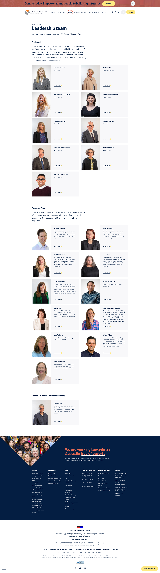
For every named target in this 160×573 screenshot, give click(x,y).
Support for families (37, 473)
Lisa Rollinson (58, 335)
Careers (67, 478)
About (67, 470)
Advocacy (67, 506)
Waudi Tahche (108, 335)
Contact (117, 470)
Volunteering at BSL (53, 483)
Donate (130, 12)
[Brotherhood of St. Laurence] (36, 12)
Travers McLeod (59, 228)
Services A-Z (35, 512)
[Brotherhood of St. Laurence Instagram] (115, 12)
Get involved (52, 470)
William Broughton (109, 281)
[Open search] (123, 12)
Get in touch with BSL (121, 473)
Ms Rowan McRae (108, 148)
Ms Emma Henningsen (110, 94)
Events (100, 476)
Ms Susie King (107, 68)
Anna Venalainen (59, 362)
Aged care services (37, 492)
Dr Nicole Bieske (59, 281)
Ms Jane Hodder (59, 68)
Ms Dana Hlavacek (60, 121)
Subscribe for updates (104, 490)
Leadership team (69, 476)
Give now (108, 3)
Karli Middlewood (59, 255)
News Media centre (103, 473)
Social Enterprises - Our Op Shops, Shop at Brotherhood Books (38, 501)
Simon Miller (58, 403)
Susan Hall (57, 308)
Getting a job (35, 482)
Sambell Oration (102, 481)
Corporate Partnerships (54, 481)
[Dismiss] (133, 3)
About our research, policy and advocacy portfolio (87, 475)
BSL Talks (101, 478)
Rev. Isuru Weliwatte (61, 174)
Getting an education (37, 476)
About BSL (68, 473)
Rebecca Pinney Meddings (111, 308)
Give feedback (149, 568)
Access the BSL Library (88, 486)
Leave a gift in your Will (54, 478)
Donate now (51, 473)
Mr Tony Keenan (108, 121)
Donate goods (52, 476)
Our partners (68, 485)
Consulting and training (38, 510)
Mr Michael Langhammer (62, 148)
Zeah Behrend (107, 228)
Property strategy (69, 509)
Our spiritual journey (70, 495)
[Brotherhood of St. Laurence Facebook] (112, 12)
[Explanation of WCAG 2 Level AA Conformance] (80, 562)
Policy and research (88, 470)
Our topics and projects (88, 479)
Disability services (37, 485)
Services (35, 470)
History (67, 488)
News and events (104, 470)
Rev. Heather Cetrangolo (62, 94)
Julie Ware (106, 255)
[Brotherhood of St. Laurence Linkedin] (118, 12)
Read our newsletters (104, 488)
